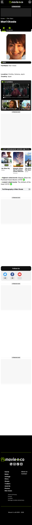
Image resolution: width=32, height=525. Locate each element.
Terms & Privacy (12, 494)
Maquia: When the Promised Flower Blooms (18, 169)
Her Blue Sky (5, 168)
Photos (7, 488)
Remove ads (16, 6)
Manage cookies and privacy (16, 500)
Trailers (7, 484)
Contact (24, 474)
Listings (7, 477)
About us (24, 472)
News (7, 474)
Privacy (10, 496)
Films (7, 479)
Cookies (10, 498)
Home (3, 18)
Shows (7, 481)
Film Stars (10, 18)
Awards (7, 486)
